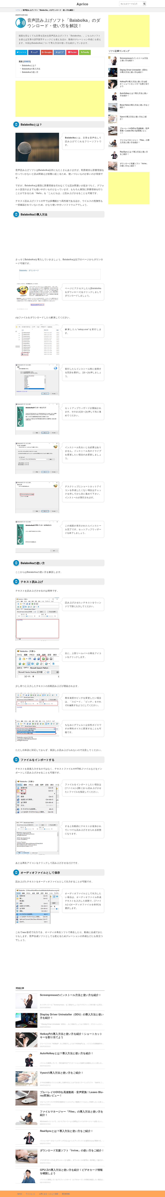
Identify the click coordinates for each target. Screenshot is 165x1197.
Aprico (82, 4)
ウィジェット (30, 1194)
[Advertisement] (59, 99)
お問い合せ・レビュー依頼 (48, 1194)
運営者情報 (66, 1194)
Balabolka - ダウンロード (29, 270)
